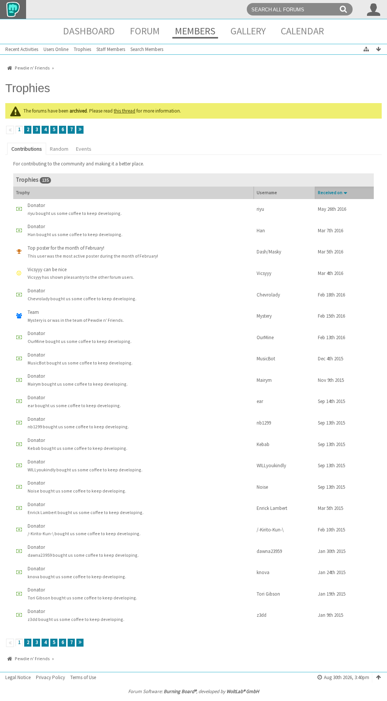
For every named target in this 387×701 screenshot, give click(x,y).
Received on (330, 192)
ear (260, 401)
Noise (262, 487)
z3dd (261, 615)
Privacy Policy (50, 677)
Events (83, 148)
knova (263, 572)
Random (59, 148)
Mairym (264, 380)
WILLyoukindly (271, 465)
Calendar (302, 31)
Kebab (263, 444)
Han (261, 230)
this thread (124, 111)
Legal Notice (18, 677)
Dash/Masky (269, 252)
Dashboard (89, 31)
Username (267, 192)
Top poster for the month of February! (66, 248)
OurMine (265, 337)
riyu (260, 209)
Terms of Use (83, 677)
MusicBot (266, 358)
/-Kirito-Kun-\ (270, 530)
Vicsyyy (264, 273)
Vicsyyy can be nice (47, 269)
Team (33, 312)
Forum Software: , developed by (193, 691)
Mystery (264, 316)
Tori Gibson (268, 594)
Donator (36, 205)
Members (195, 31)
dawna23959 (269, 551)
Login (374, 9)
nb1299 (264, 423)
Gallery (248, 31)
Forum (145, 31)
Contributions (26, 148)
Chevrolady (268, 295)
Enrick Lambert (272, 508)
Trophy (22, 192)
